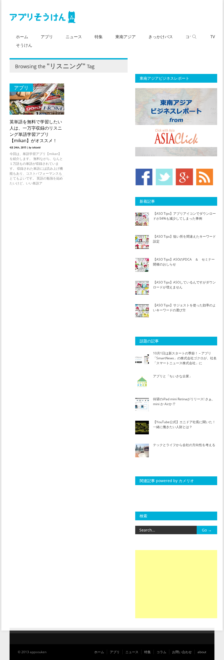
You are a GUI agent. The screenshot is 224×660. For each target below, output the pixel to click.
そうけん (24, 45)
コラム (161, 652)
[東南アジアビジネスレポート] (176, 155)
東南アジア (125, 36)
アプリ (47, 36)
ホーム (22, 36)
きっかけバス (160, 36)
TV (212, 36)
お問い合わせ (182, 652)
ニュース (74, 36)
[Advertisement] (176, 584)
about (202, 652)
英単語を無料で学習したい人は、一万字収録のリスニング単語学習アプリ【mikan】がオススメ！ (36, 131)
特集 (99, 36)
